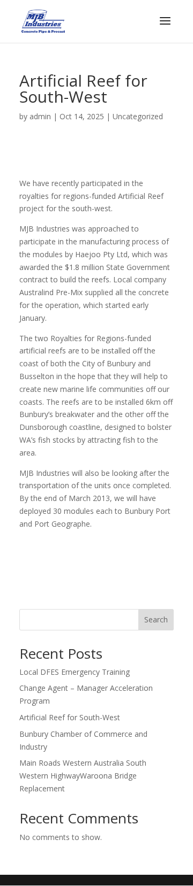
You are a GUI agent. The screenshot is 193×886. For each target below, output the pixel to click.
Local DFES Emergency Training (74, 672)
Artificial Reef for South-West (69, 717)
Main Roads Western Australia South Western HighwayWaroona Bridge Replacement (82, 775)
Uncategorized (138, 116)
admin (40, 116)
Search (156, 619)
